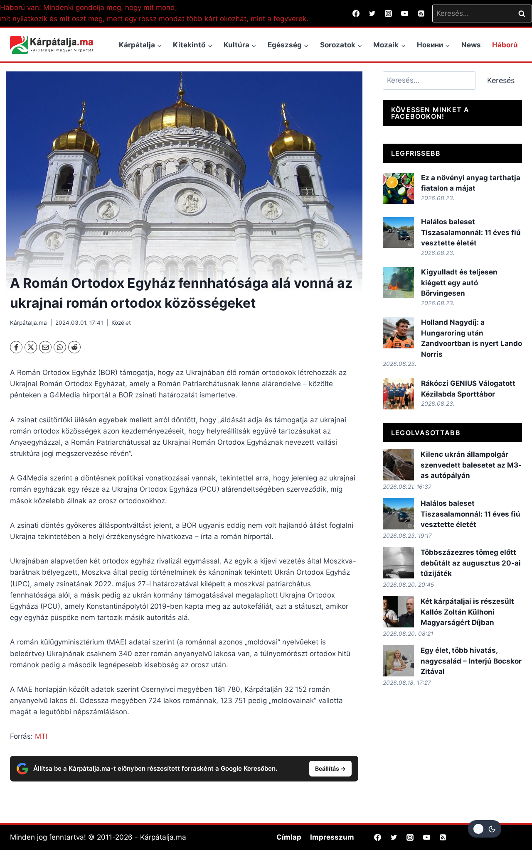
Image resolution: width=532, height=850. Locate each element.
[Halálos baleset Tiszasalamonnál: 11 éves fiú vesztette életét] (398, 232)
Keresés (501, 80)
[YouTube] (405, 13)
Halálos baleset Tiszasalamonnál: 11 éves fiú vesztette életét (471, 232)
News (471, 45)
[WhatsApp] (60, 347)
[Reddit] (74, 347)
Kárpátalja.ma (28, 322)
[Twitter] (372, 13)
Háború (505, 45)
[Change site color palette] (484, 829)
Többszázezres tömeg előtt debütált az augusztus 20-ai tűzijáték (471, 563)
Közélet (121, 322)
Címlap (288, 837)
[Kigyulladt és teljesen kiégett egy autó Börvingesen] (398, 282)
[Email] (45, 347)
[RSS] (421, 13)
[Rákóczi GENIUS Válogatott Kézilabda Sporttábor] (398, 393)
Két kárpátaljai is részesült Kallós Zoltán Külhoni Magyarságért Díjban (467, 612)
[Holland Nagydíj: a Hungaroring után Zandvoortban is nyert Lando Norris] (398, 332)
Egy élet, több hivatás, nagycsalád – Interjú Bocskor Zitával (471, 661)
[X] (31, 347)
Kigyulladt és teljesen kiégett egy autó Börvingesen (459, 282)
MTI (41, 736)
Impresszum (332, 837)
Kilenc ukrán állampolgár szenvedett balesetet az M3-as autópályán (471, 465)
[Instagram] (389, 13)
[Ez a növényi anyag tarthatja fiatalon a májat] (398, 188)
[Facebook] (356, 13)
